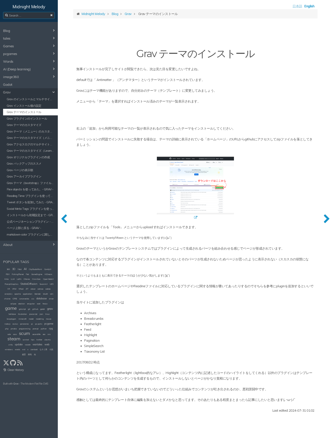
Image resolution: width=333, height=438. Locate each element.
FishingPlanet (18, 274)
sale (9, 334)
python (44, 328)
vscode (27, 344)
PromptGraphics (11, 284)
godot (42, 309)
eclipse (13, 303)
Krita (6, 279)
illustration (22, 314)
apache (17, 294)
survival (26, 339)
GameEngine (36, 274)
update (19, 344)
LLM (13, 279)
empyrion (31, 303)
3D (13, 269)
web (47, 344)
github (35, 309)
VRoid (21, 289)
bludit (45, 294)
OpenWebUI (48, 279)
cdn (51, 294)
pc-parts (38, 324)
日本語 (297, 6)
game (11, 308)
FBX (8, 274)
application (27, 294)
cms (15, 298)
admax (40, 289)
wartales (37, 344)
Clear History (15, 370)
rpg (51, 328)
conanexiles (24, 298)
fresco (45, 303)
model (31, 319)
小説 (51, 349)
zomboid (34, 349)
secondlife (36, 334)
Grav (16, 383)
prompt (36, 328)
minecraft (22, 319)
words (17, 349)
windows (9, 349)
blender (37, 294)
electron (21, 303)
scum (24, 333)
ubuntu (47, 339)
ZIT (27, 289)
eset (38, 303)
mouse (48, 319)
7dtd (19, 269)
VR (8, 289)
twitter (39, 339)
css (32, 298)
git (29, 309)
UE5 (51, 284)
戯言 (24, 354)
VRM (14, 289)
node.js (7, 324)
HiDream (48, 274)
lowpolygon (11, 319)
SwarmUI (44, 284)
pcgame (48, 323)
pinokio (14, 328)
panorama (24, 324)
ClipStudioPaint (35, 269)
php (6, 328)
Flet (27, 274)
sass (15, 334)
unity (10, 344)
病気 (30, 354)
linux (47, 314)
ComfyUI (47, 269)
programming (24, 328)
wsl (23, 349)
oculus (15, 324)
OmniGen (36, 279)
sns (48, 334)
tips (32, 339)
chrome (7, 298)
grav (50, 309)
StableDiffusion (28, 283)
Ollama (27, 279)
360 (8, 269)
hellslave (12, 314)
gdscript (22, 309)
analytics (8, 294)
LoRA (19, 279)
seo (44, 334)
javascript (33, 314)
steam (13, 338)
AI (25, 269)
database (41, 298)
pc (32, 324)
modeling (40, 319)
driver (51, 298)
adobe (47, 289)
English (309, 6)
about (33, 289)
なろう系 (43, 349)
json (41, 314)
